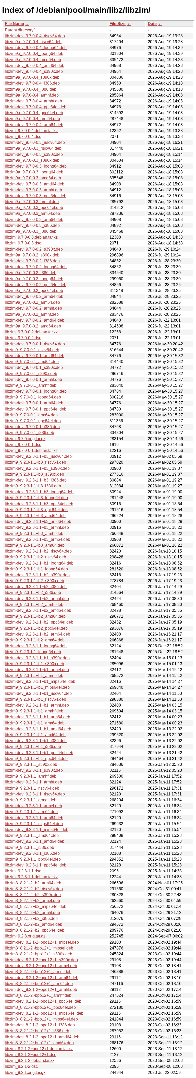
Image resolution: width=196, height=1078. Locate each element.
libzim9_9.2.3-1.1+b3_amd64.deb (35, 515)
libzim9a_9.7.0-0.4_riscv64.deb (33, 42)
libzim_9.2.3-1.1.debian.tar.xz (31, 877)
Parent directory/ (19, 30)
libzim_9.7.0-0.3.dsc (23, 243)
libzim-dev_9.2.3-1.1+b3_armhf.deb (37, 527)
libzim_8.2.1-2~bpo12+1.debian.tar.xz (39, 1049)
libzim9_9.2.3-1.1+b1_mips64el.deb (37, 687)
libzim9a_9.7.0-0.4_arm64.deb (32, 118)
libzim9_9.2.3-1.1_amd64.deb (32, 835)
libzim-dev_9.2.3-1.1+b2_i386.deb (36, 586)
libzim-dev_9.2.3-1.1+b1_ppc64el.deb (39, 753)
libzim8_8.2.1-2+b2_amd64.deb (33, 924)
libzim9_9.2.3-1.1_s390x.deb (31, 764)
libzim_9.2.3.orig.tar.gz (25, 936)
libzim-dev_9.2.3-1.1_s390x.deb (34, 770)
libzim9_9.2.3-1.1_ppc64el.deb (33, 859)
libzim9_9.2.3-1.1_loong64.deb (33, 652)
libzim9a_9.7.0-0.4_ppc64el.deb (34, 113)
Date (152, 23)
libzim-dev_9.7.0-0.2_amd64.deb (34, 320)
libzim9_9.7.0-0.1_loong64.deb (33, 397)
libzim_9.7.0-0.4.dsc (23, 136)
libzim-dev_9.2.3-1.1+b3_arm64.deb (37, 539)
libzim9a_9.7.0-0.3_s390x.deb (32, 160)
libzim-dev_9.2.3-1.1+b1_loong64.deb (39, 563)
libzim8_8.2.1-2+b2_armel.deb (32, 900)
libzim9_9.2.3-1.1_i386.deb (29, 847)
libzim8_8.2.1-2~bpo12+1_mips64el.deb (41, 1019)
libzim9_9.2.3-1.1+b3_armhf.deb (34, 533)
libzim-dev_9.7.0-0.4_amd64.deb (34, 65)
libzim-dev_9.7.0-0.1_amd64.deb (34, 356)
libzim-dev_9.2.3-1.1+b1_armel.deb (37, 669)
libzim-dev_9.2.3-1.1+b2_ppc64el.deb (39, 622)
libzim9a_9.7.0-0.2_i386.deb (30, 273)
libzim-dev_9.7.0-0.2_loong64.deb (36, 267)
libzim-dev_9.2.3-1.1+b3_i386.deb (36, 480)
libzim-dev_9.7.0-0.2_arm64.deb (34, 296)
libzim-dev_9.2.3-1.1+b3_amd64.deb (38, 521)
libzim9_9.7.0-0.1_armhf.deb (30, 385)
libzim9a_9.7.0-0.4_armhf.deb (32, 95)
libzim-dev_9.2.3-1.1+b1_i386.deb (36, 741)
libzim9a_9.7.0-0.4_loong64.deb (34, 53)
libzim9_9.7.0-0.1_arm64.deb (31, 415)
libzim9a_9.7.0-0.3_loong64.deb (34, 172)
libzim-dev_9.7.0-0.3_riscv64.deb (35, 142)
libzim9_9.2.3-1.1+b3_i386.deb (33, 486)
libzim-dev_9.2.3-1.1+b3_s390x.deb (37, 468)
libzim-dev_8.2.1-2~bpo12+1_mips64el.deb (44, 1013)
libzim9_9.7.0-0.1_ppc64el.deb (33, 421)
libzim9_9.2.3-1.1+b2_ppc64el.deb (36, 628)
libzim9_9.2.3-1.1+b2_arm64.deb (35, 640)
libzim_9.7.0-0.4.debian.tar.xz (31, 130)
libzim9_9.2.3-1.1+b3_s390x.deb (34, 474)
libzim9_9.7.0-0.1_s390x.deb (31, 373)
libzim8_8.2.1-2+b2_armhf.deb (32, 912)
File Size (117, 23)
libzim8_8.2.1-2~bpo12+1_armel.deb (38, 971)
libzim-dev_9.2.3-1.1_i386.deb (32, 853)
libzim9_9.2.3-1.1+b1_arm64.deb (35, 723)
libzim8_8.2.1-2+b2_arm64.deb (33, 883)
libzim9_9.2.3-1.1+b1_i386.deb (33, 746)
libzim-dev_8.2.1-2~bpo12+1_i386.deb (40, 1025)
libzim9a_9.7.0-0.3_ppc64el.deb (34, 207)
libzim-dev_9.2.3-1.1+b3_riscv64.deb (38, 456)
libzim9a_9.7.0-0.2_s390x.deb (32, 255)
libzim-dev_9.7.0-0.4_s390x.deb (34, 71)
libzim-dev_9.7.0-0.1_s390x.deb (34, 367)
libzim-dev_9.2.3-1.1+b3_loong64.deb (39, 492)
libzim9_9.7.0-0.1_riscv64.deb (32, 350)
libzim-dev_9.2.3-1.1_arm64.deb (34, 818)
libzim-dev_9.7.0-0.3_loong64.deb (36, 166)
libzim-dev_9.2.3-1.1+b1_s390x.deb (37, 658)
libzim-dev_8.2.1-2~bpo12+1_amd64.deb (42, 1037)
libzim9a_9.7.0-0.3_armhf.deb (32, 202)
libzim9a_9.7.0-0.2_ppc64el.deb (34, 290)
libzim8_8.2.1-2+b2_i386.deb (31, 918)
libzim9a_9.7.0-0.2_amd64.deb (33, 326)
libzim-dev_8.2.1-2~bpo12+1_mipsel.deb (42, 942)
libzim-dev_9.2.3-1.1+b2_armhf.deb (37, 598)
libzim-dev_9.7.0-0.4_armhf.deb (33, 101)
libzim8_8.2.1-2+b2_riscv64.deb (34, 889)
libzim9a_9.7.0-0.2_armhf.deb (32, 314)
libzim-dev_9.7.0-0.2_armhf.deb (33, 308)
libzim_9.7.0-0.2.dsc (23, 338)
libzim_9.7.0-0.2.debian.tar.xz (31, 332)
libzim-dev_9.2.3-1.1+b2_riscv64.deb (38, 551)
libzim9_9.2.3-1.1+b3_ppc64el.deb (36, 510)
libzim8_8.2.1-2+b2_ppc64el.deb (34, 930)
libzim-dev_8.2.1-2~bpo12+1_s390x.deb (41, 960)
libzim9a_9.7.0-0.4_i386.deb (30, 89)
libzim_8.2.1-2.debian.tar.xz (29, 1060)
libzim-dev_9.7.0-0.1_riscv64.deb (35, 344)
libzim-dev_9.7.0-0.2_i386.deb (32, 261)
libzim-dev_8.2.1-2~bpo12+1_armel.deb (41, 966)
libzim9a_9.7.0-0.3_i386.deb (30, 231)
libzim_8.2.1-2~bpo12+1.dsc (30, 1054)
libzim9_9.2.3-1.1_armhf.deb (30, 776)
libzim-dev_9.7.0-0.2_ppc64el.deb (35, 285)
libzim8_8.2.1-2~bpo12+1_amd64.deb (39, 1043)
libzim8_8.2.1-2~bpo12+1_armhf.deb (38, 995)
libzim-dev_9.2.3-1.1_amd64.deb (34, 841)
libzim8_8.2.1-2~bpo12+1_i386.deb (37, 1031)
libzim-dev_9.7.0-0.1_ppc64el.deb (35, 409)
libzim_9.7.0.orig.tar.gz (25, 439)
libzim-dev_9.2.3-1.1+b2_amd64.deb (38, 610)
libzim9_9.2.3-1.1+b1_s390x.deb (34, 664)
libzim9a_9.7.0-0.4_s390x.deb (32, 77)
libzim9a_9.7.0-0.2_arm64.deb (32, 302)
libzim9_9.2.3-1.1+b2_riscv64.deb (35, 557)
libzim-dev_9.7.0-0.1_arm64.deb (34, 403)
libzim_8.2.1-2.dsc (21, 1066)
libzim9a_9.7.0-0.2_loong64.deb (34, 279)
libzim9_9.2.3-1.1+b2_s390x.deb (34, 581)
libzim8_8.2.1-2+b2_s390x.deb (33, 895)
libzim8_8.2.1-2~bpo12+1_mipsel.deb (39, 948)
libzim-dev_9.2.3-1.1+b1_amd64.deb (38, 729)
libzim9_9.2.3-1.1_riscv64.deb (32, 788)
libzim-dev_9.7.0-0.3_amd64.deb (34, 184)
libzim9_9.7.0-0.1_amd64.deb (32, 361)
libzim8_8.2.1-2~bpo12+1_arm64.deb (39, 983)
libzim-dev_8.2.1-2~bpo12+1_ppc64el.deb (43, 1001)
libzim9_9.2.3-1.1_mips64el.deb (34, 824)
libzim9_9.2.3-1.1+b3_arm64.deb (35, 545)
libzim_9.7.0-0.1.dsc (23, 444)
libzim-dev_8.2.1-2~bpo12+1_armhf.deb (41, 989)
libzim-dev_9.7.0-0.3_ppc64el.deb (35, 196)
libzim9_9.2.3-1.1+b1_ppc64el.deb (36, 758)
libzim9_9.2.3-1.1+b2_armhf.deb (34, 604)
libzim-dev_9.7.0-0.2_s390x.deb (34, 249)
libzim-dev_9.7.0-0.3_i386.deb (32, 225)
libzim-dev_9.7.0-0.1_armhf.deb (33, 379)
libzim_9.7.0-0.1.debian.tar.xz (31, 450)
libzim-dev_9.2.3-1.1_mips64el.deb (36, 829)
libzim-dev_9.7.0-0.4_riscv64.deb (35, 36)
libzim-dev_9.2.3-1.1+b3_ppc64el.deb (39, 504)
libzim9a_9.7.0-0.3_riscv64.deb (33, 148)
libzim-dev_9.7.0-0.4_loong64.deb (36, 47)
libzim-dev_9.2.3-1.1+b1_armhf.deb (37, 705)
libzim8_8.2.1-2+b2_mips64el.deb (35, 906)
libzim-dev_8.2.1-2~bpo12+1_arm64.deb (41, 978)
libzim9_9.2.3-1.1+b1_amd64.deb (35, 735)
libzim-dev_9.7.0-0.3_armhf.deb (33, 190)
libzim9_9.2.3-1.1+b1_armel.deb (34, 675)
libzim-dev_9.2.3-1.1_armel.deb (33, 806)
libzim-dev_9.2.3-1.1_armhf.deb (33, 782)
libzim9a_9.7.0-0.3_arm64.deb (32, 213)
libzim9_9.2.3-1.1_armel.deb (30, 800)
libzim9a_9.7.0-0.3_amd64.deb (33, 178)
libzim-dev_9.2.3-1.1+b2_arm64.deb (37, 634)
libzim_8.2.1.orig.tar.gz (25, 1072)
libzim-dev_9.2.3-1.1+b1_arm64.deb (37, 717)
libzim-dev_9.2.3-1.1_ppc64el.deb (35, 865)
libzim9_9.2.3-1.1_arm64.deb (31, 812)
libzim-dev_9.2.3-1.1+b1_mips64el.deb (40, 681)
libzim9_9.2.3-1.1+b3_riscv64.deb (35, 462)
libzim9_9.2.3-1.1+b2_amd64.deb (35, 616)
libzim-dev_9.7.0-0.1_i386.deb (32, 427)
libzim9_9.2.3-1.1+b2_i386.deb (33, 592)
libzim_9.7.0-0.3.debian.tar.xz (31, 237)
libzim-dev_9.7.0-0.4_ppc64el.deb (35, 107)
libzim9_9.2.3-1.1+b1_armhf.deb (34, 711)
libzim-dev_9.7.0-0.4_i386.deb (32, 83)
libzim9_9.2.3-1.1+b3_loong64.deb (36, 498)
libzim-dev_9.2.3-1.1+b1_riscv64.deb (38, 693)
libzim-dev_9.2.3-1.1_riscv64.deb (35, 794)
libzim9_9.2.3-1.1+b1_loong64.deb (36, 569)
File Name (14, 23)
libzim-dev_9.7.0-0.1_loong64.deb (36, 391)
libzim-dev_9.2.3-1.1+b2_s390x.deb (37, 575)
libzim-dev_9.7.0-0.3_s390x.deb (34, 154)
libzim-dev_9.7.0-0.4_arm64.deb (34, 125)
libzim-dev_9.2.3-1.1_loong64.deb (36, 646)
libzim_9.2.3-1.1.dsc (23, 871)
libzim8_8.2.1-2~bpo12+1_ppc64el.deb (40, 1007)
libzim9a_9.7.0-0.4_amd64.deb (33, 59)
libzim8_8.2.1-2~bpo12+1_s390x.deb (38, 954)
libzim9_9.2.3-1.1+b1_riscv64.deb (35, 699)
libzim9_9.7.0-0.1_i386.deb (29, 432)
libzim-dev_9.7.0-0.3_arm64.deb (34, 219)
